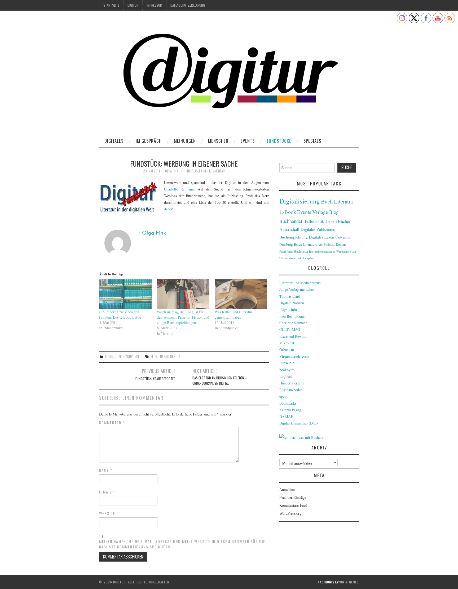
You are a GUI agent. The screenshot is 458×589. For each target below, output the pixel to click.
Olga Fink (171, 171)
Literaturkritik (169, 356)
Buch (327, 201)
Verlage (320, 212)
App (354, 251)
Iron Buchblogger (292, 316)
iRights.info (288, 309)
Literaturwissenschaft (290, 258)
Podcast (329, 244)
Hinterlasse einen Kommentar (204, 171)
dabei (168, 208)
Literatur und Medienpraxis (299, 282)
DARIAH (286, 416)
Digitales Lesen (321, 237)
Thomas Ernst (289, 296)
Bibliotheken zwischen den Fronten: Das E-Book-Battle (120, 314)
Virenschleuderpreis (294, 356)
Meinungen (185, 140)
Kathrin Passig (290, 409)
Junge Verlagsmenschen (297, 289)
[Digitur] (229, 74)
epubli (284, 396)
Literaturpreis (313, 244)
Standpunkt (131, 356)
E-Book (287, 211)
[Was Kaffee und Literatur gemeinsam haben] (241, 294)
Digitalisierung (299, 201)
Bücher (344, 221)
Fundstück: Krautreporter (155, 378)
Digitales (114, 140)
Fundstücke (279, 140)
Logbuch (286, 376)
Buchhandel (290, 221)
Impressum (154, 5)
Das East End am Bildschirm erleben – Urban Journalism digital (219, 380)
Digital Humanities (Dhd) (298, 423)
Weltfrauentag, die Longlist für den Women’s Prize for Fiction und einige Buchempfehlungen (183, 317)
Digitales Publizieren (318, 229)
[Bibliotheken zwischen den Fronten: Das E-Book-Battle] (125, 294)
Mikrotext (286, 342)
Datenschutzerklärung (187, 5)
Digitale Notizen (291, 302)
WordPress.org (290, 513)
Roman (341, 244)
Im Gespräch (149, 140)
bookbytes (286, 369)
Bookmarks (287, 403)
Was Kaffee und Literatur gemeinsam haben (233, 314)
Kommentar (112, 422)
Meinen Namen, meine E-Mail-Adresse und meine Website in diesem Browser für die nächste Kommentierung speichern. (182, 544)
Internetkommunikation (322, 251)
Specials (312, 140)
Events (248, 140)
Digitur (132, 5)
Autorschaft (289, 229)
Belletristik (313, 221)
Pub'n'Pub (286, 362)
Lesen (331, 221)
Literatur (343, 201)
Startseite (111, 5)
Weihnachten (343, 251)
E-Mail (107, 492)
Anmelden (287, 489)
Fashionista (328, 581)
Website (107, 513)
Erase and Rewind (292, 336)
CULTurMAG (289, 329)
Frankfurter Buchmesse (293, 251)
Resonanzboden (290, 389)
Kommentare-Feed (293, 505)
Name (105, 470)
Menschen (218, 140)
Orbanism (286, 349)
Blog (154, 356)
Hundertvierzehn (291, 383)
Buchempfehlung (293, 237)
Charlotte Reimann (179, 189)
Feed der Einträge (292, 497)
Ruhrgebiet (308, 258)
